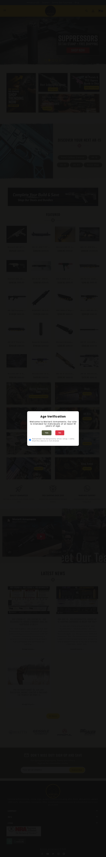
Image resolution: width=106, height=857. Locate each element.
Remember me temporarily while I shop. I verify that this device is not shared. (53, 440)
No (59, 432)
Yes (46, 432)
